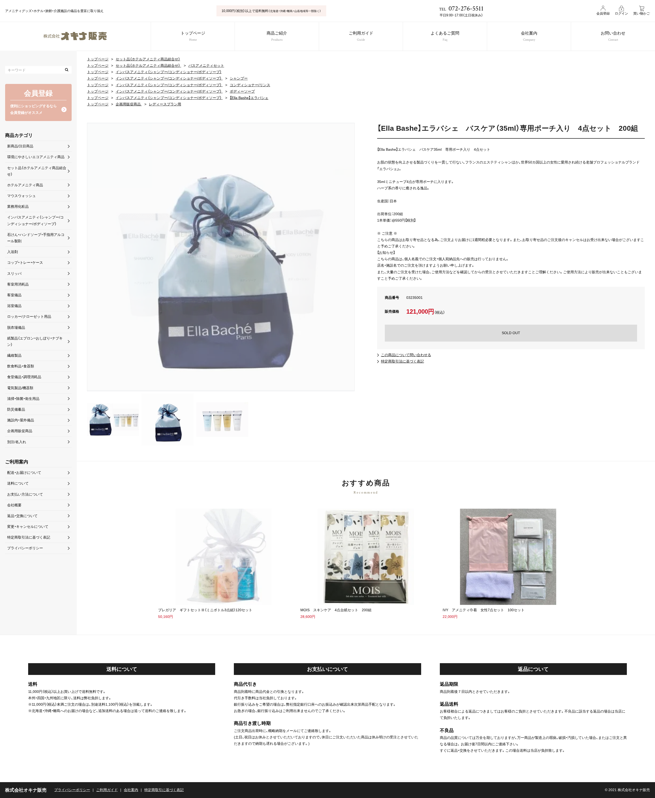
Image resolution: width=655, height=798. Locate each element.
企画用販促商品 (129, 104)
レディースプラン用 (165, 104)
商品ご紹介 (277, 36)
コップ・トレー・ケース (25, 262)
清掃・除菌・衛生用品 (23, 399)
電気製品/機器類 (20, 388)
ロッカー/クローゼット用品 (29, 316)
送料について (18, 483)
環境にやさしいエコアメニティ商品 (35, 157)
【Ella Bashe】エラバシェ (249, 98)
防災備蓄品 (16, 409)
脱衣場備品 (16, 327)
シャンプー (239, 78)
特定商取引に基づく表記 (164, 790)
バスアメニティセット (206, 65)
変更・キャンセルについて (27, 526)
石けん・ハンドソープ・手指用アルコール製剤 (35, 238)
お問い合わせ (613, 36)
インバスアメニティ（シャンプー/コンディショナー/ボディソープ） (169, 72)
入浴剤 (12, 252)
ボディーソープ (242, 91)
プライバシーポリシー (25, 548)
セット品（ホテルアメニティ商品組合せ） (148, 59)
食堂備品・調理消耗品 (24, 377)
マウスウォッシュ (21, 196)
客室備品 (14, 295)
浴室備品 (14, 306)
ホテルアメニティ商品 (25, 185)
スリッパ (14, 273)
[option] (220, 257)
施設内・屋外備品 (20, 420)
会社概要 (14, 505)
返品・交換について (22, 516)
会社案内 (529, 36)
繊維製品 (14, 355)
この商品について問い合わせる (406, 355)
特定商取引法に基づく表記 (402, 361)
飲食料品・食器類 (20, 366)
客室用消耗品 (18, 284)
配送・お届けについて (24, 473)
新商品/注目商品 (20, 146)
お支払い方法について (25, 494)
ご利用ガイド (361, 36)
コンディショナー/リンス (250, 85)
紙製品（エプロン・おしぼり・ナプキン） (35, 341)
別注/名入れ (16, 442)
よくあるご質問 (445, 36)
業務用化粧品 (18, 206)
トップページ (193, 36)
